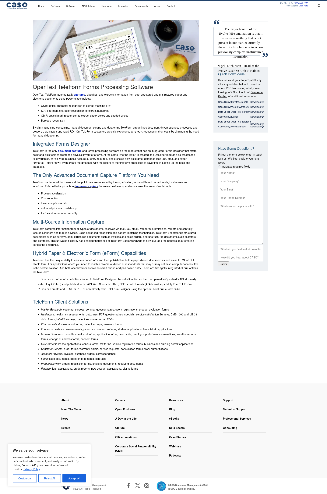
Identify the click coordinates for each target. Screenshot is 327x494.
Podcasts (175, 455)
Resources (176, 400)
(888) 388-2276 (301, 3)
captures (79, 94)
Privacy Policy (31, 469)
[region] (49, 465)
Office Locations (126, 437)
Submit (223, 264)
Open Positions (125, 409)
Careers (120, 400)
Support (228, 400)
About (65, 400)
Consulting (230, 428)
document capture (70, 151)
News (64, 418)
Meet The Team (71, 409)
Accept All (74, 478)
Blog (172, 409)
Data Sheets (177, 428)
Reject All (49, 478)
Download (256, 101)
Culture (120, 428)
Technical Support (235, 409)
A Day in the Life (126, 418)
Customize (24, 478)
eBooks (174, 418)
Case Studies (177, 437)
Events (65, 428)
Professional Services (237, 418)
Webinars (175, 446)
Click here (303, 5)
